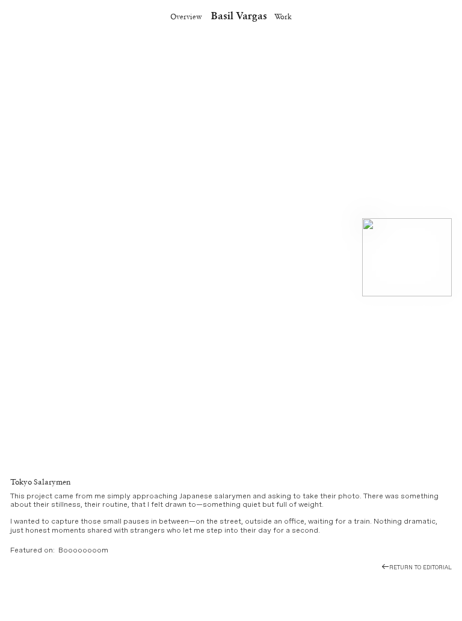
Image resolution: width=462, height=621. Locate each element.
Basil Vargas (239, 15)
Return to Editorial (420, 567)
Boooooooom (83, 550)
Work (283, 16)
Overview (186, 16)
